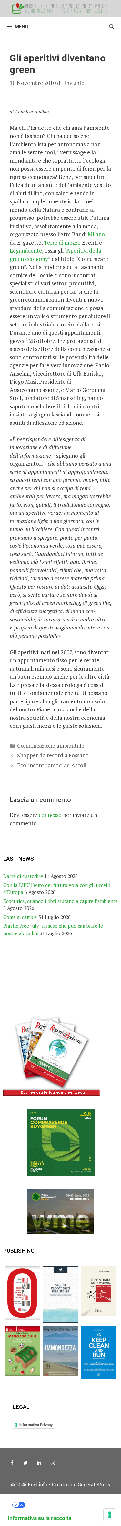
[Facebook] (11, 1463)
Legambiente (26, 250)
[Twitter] (25, 1463)
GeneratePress (94, 1484)
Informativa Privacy (36, 1425)
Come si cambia (20, 917)
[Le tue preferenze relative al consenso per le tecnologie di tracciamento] (110, 1515)
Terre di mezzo (62, 242)
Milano (96, 234)
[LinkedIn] (39, 1463)
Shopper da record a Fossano (53, 755)
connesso (50, 814)
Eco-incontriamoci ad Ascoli (51, 765)
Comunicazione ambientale (50, 745)
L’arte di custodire (23, 876)
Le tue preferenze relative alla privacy (67, 1505)
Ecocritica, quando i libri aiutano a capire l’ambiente (60, 901)
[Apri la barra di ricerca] (111, 26)
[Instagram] (52, 1463)
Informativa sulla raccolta (39, 1518)
